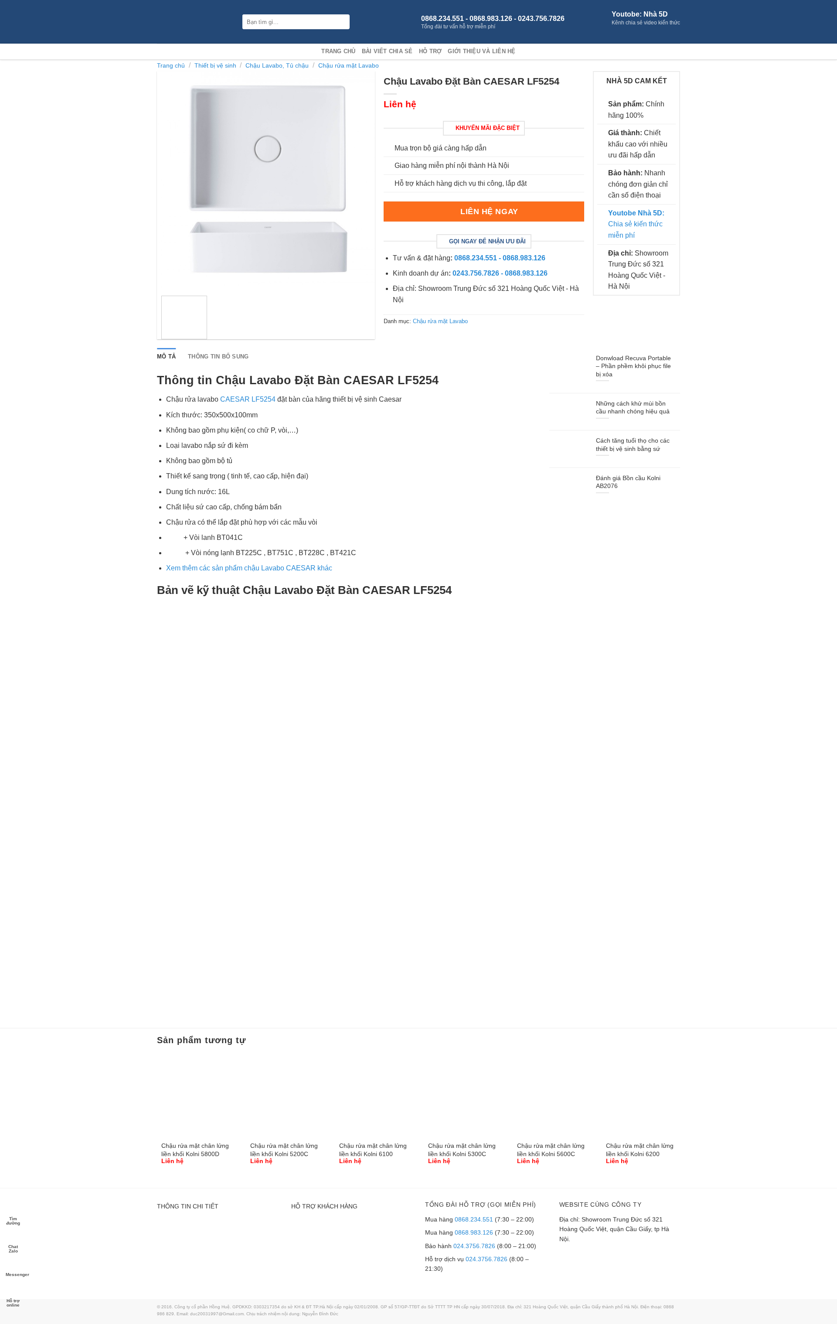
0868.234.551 (474, 1219)
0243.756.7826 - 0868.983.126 (500, 273)
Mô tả (166, 356)
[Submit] (342, 22)
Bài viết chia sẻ (387, 51)
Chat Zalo (13, 1248)
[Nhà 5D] (193, 22)
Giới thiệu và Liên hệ (481, 51)
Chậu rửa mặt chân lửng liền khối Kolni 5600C (551, 1149)
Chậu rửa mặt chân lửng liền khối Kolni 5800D (195, 1149)
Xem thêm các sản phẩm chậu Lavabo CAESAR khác (249, 568)
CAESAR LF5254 (248, 399)
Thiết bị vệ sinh (215, 65)
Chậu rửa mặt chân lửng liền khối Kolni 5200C (284, 1149)
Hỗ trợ (430, 51)
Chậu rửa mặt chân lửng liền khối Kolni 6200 (640, 1149)
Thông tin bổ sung (218, 356)
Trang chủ (338, 51)
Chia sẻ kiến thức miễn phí (636, 224)
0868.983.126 (474, 1232)
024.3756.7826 (474, 1245)
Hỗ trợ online (13, 1302)
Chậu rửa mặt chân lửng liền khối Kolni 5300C (462, 1149)
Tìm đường (13, 1220)
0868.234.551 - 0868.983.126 (499, 258)
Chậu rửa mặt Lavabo (348, 65)
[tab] (166, 356)
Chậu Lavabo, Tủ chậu (277, 65)
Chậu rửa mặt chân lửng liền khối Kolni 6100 (373, 1149)
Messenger (14, 1274)
